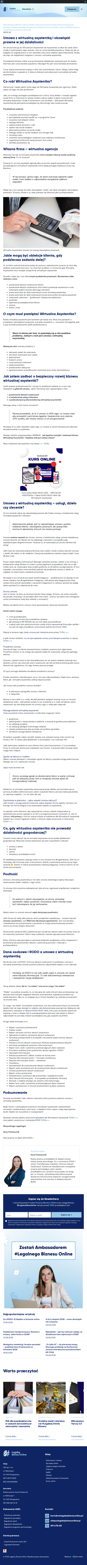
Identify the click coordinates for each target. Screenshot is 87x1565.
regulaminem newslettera (24, 1225)
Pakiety (49, 1475)
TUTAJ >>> (64, 632)
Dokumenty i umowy (54, 1460)
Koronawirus (75, 1417)
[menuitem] (2, 1)
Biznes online (21, 24)
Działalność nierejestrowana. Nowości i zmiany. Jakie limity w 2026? (21, 1333)
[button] (29, 9)
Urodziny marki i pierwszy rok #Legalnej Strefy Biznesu (51, 1424)
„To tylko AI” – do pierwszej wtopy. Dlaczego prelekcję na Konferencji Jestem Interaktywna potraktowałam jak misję (63, 1348)
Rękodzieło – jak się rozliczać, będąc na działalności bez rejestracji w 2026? (64, 1333)
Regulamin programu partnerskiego (18, 1527)
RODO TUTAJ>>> (42, 1120)
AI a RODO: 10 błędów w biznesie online (21, 1319)
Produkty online (57, 27)
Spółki (48, 1472)
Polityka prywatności (12, 1515)
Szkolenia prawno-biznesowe (57, 1478)
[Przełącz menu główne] (81, 9)
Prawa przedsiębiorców (38, 27)
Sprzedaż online (52, 1463)
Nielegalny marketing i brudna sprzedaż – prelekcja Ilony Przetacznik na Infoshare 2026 (21, 1347)
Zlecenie (27, 30)
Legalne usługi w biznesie (55, 1466)
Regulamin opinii (10, 1521)
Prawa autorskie (18, 27)
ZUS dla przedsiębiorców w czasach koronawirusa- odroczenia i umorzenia (18, 1424)
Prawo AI (49, 1469)
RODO (69, 27)
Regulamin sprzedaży (12, 1518)
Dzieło (31, 24)
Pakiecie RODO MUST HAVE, (36, 1010)
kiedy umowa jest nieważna (36, 632)
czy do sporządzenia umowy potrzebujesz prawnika (46, 638)
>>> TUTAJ (44, 443)
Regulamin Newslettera (13, 1524)
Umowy (18, 30)
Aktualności (9, 24)
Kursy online (50, 1481)
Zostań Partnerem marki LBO (15, 1542)
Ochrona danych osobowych (48, 24)
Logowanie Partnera (11, 1545)
